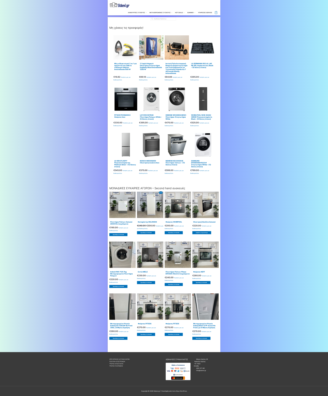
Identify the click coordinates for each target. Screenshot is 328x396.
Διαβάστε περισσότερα (202, 232)
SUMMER (190, 12)
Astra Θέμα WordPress (179, 391)
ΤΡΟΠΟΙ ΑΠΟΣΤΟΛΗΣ (116, 364)
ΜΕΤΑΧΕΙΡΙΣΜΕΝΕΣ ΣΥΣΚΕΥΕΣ (160, 12)
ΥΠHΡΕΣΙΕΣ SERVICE (205, 12)
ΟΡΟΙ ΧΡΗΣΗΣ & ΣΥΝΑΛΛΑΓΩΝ (119, 359)
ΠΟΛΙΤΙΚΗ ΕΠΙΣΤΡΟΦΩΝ (117, 361)
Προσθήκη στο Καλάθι (118, 234)
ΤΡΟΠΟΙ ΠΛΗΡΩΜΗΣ (116, 366)
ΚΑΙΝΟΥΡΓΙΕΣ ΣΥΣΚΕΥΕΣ (136, 12)
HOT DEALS (179, 12)
